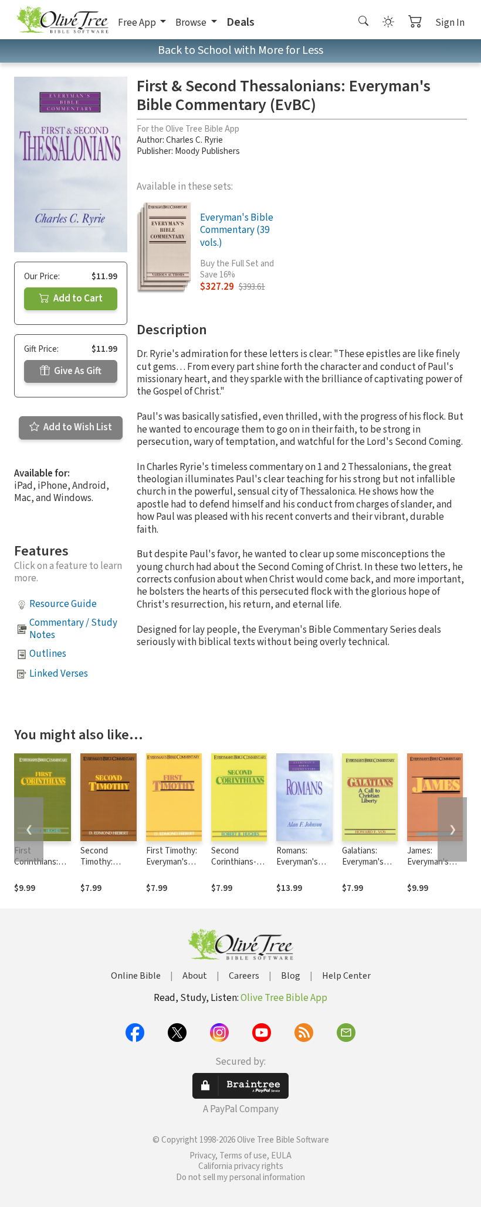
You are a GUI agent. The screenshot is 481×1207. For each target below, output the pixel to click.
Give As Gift (76, 371)
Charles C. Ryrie (194, 140)
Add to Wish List (77, 427)
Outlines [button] (47, 654)
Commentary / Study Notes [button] (73, 629)
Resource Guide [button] (63, 604)
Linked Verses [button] (58, 674)
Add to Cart (77, 299)
